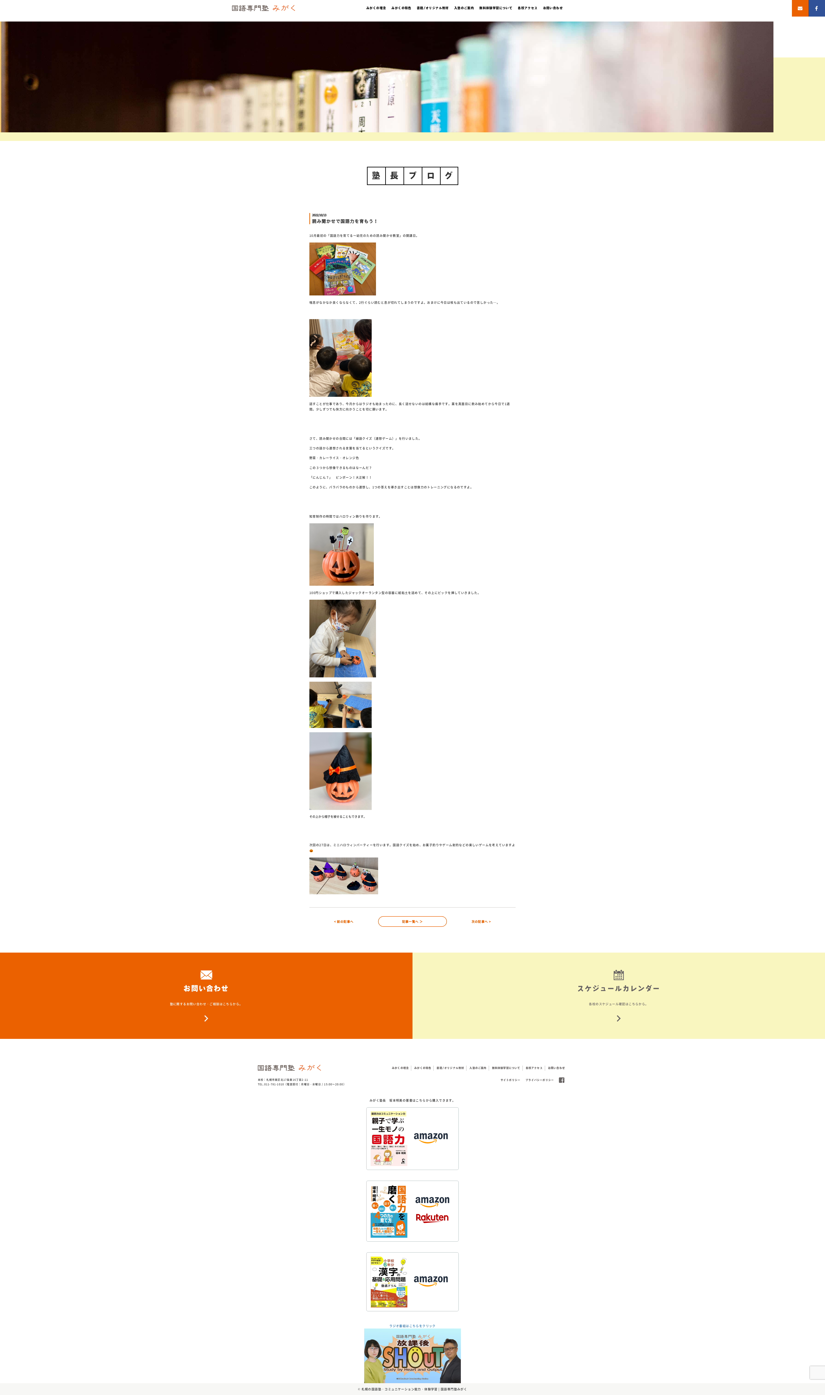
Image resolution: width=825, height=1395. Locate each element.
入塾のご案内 (464, 7)
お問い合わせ (553, 7)
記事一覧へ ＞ (412, 921)
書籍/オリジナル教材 (433, 7)
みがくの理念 (376, 7)
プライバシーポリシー (540, 1080)
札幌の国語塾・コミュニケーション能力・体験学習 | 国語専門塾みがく (414, 1389)
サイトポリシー (510, 1080)
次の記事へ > (481, 921)
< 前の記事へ (344, 921)
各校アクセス (528, 7)
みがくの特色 (401, 7)
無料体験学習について (495, 7)
